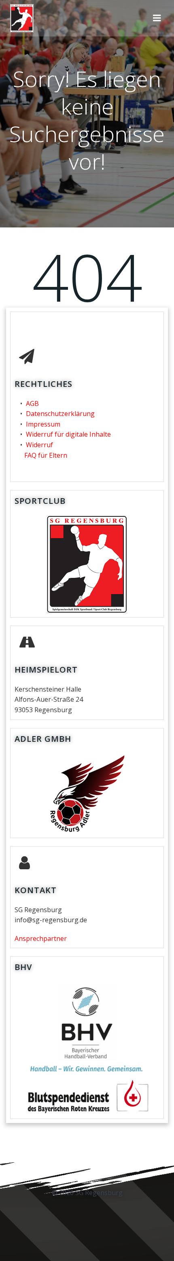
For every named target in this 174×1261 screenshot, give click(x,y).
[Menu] (157, 18)
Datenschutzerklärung (60, 413)
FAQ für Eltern (45, 455)
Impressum (43, 424)
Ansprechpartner (41, 938)
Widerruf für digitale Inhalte (68, 434)
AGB (32, 403)
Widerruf (39, 444)
